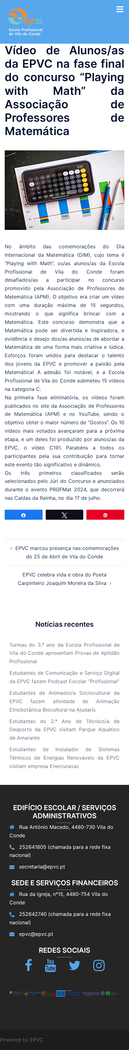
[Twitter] (75, 968)
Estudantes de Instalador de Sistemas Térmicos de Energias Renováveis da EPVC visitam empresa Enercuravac (64, 757)
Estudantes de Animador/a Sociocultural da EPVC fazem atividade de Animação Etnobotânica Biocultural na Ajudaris (64, 701)
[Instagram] (99, 968)
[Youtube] (50, 968)
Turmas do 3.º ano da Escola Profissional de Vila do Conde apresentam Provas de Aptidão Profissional (64, 653)
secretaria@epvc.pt (42, 866)
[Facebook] (28, 968)
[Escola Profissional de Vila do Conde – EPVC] (25, 21)
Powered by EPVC (21, 1040)
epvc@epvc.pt (36, 934)
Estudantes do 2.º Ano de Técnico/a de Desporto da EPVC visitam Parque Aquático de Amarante (64, 729)
